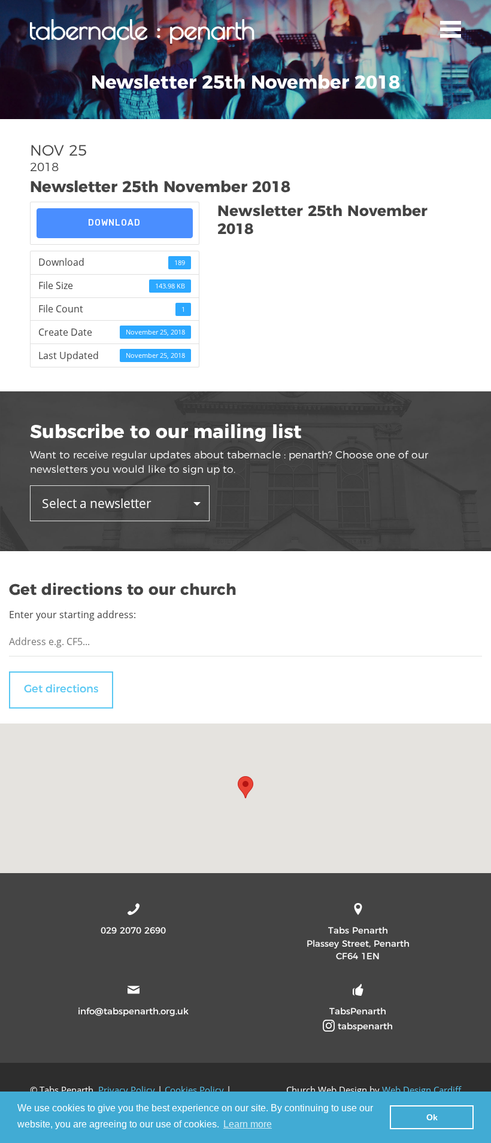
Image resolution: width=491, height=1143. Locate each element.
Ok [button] (432, 1117)
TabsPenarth (357, 1011)
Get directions (61, 688)
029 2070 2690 (133, 930)
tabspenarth (364, 1026)
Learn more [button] (247, 1124)
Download (114, 223)
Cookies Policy (194, 1090)
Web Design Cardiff (421, 1090)
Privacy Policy (126, 1090)
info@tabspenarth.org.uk (133, 1011)
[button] (245, 787)
